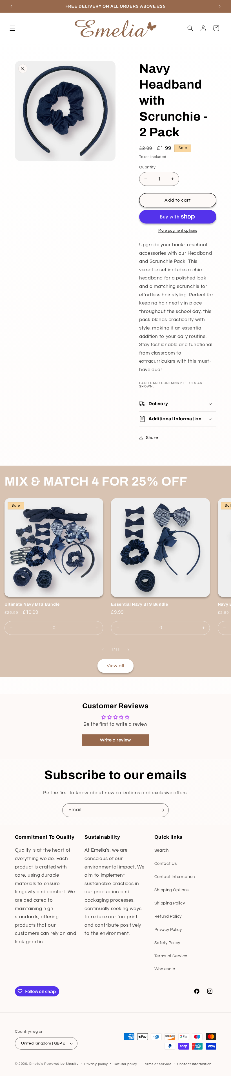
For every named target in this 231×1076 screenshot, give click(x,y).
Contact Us (165, 863)
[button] (12, 28)
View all (115, 666)
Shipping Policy (169, 903)
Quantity (147, 167)
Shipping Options (171, 890)
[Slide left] (103, 650)
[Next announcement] (220, 6)
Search (161, 850)
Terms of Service (170, 956)
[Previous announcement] (11, 6)
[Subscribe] (162, 810)
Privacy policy (96, 1064)
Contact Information (174, 877)
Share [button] (152, 438)
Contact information (194, 1064)
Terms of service (157, 1064)
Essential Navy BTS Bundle (139, 604)
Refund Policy (168, 916)
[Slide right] (128, 650)
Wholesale (164, 969)
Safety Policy (167, 943)
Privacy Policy (168, 930)
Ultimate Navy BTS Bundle (32, 604)
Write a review (115, 740)
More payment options (177, 231)
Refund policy (125, 1064)
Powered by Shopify (61, 1063)
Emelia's (36, 1063)
